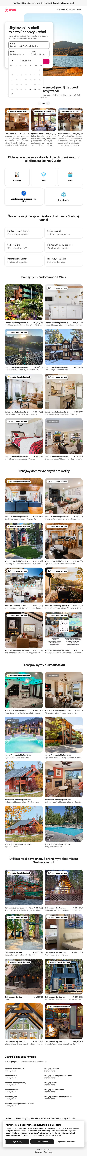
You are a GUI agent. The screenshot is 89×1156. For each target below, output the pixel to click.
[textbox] (18, 54)
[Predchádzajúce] (39, 103)
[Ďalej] (48, 103)
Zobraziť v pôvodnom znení (63, 3)
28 (30, 89)
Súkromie (38, 1152)
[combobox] (29, 46)
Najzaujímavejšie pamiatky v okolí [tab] (34, 1062)
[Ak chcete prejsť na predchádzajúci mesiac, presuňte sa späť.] (12, 61)
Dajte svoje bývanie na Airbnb (68, 9)
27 (26, 89)
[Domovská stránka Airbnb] (10, 9)
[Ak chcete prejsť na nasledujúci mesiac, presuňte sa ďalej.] (39, 61)
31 (12, 94)
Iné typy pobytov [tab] (11, 1062)
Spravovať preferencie (66, 1142)
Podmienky (48, 1152)
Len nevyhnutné (42, 1142)
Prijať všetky (17, 1142)
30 (39, 89)
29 (35, 89)
